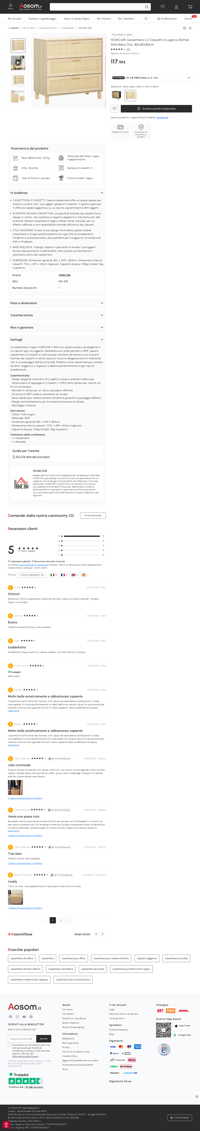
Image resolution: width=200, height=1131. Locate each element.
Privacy (66, 1047)
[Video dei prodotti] (18, 63)
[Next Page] (69, 920)
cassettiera (47, 958)
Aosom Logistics (70, 1023)
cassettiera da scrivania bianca (73, 979)
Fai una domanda (93, 515)
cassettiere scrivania (176, 958)
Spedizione (68, 1038)
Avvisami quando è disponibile (159, 108)
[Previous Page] (45, 920)
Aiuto (65, 1069)
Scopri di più (82, 933)
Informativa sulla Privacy (25, 1056)
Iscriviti (44, 1038)
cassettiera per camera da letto (111, 958)
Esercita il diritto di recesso (123, 1014)
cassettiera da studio (92, 968)
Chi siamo (67, 1009)
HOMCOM (65, 275)
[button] (57, 193)
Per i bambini (126, 18)
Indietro (14, 28)
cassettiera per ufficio (73, 958)
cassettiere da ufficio (21, 958)
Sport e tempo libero (76, 18)
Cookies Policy (70, 1056)
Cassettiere (68, 28)
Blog (111, 1034)
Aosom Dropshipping (73, 1027)
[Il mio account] (176, 7)
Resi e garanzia (70, 1043)
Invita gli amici (117, 1018)
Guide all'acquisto (118, 1029)
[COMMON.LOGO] (30, 6)
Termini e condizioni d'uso (76, 1051)
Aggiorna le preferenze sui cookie (80, 1060)
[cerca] (147, 7)
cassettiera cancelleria (60, 968)
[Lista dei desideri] (163, 7)
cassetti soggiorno (147, 958)
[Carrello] (190, 7)
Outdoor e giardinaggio (42, 18)
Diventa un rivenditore (74, 1018)
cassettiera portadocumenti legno (131, 968)
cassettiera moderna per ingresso (29, 979)
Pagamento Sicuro (120, 1081)
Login (112, 1009)
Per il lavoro (104, 18)
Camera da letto (48, 28)
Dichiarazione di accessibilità (77, 1065)
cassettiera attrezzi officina (25, 968)
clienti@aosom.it (31, 1108)
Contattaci (68, 1014)
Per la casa (14, 18)
